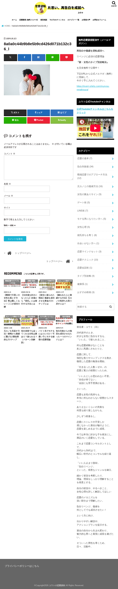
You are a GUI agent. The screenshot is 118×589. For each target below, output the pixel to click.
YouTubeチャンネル (57, 20)
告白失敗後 (85, 166)
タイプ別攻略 (85, 276)
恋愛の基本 (84, 158)
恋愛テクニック (87, 259)
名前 (7, 184)
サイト (7, 207)
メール (8, 195)
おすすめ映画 (85, 292)
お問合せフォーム (99, 20)
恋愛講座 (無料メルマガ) (28, 20)
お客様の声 (86, 20)
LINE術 (82, 210)
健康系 (82, 284)
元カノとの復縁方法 (90, 186)
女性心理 (83, 227)
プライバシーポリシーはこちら (22, 565)
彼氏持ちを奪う (87, 235)
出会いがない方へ (88, 243)
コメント (9, 153)
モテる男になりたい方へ (91, 219)
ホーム (14, 20)
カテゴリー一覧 (73, 20)
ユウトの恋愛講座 (57, 585)
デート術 (83, 202)
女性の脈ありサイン (89, 194)
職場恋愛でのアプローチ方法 (92, 176)
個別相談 (43, 20)
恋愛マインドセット (89, 251)
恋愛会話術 (84, 268)
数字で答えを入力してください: (19, 219)
